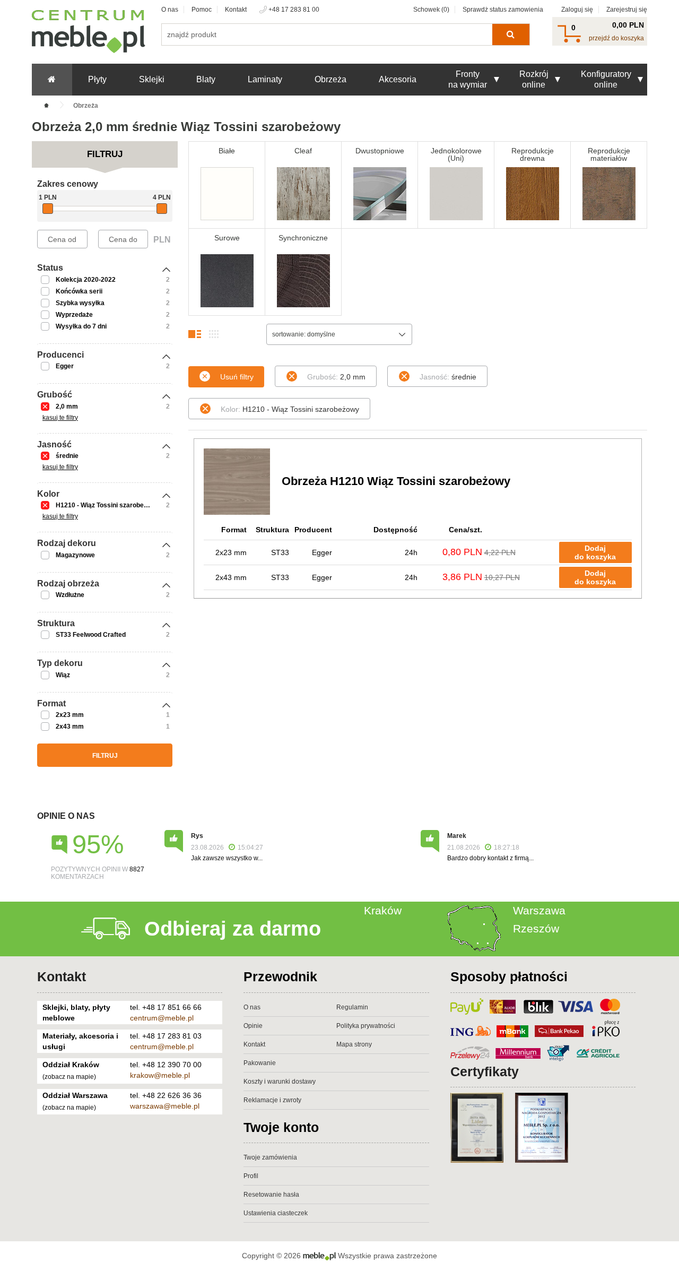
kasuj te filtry (60, 417)
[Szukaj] (510, 34)
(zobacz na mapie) (69, 1076)
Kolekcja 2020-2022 (86, 279)
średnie (67, 456)
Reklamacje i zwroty (272, 1100)
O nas (169, 9)
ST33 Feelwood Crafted (91, 634)
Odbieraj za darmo (232, 929)
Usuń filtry (237, 377)
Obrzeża (330, 79)
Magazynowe (75, 555)
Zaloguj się (577, 9)
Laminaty (265, 79)
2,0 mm (67, 406)
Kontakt (236, 9)
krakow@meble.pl (160, 1075)
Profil (250, 1176)
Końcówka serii (79, 291)
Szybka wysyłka (80, 303)
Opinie (253, 1026)
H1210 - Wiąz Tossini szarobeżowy (107, 505)
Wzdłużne (70, 595)
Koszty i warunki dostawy (279, 1081)
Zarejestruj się (626, 9)
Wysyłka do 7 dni (81, 326)
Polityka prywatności (365, 1026)
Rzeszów (536, 928)
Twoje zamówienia (270, 1157)
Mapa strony (354, 1044)
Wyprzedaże (74, 314)
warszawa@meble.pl (164, 1106)
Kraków (383, 910)
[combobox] (339, 334)
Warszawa (539, 910)
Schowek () (431, 9)
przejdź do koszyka (616, 38)
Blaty (205, 79)
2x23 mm (70, 715)
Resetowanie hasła (271, 1194)
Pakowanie (259, 1063)
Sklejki (151, 79)
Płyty (97, 79)
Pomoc (201, 9)
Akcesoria (397, 79)
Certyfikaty (484, 1071)
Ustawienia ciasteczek (275, 1213)
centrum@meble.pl (162, 1018)
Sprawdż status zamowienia (503, 9)
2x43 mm (70, 726)
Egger (65, 366)
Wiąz (63, 675)
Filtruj (105, 755)
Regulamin (352, 1007)
